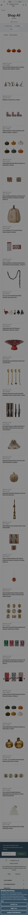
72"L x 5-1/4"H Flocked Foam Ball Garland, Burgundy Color (12, 296)
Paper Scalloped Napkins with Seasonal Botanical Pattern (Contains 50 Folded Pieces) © (14, 197)
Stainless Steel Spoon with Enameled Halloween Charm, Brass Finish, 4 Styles (14, 394)
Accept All (14, 904)
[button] (1, 5)
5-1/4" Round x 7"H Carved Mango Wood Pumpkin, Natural (12, 231)
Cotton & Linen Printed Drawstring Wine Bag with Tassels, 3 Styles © (14, 695)
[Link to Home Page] (13, 5)
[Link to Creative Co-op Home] (14, 860)
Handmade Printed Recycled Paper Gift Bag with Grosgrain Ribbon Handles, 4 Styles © (14, 661)
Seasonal (3, 10)
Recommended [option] (13, 35)
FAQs (9, 874)
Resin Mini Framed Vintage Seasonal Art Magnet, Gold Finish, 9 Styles (14, 628)
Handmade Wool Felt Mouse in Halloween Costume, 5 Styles (11, 329)
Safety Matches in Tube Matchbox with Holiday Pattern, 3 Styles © (13, 131)
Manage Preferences (14, 912)
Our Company (8, 880)
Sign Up (21, 854)
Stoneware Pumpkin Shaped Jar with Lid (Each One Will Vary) (14, 494)
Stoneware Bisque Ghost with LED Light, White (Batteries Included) (14, 461)
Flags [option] (11, 29)
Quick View (14, 59)
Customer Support (9, 884)
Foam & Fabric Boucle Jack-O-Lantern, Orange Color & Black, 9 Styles (13, 67)
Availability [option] (17, 26)
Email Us (18, 874)
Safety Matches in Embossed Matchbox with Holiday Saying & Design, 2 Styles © (14, 263)
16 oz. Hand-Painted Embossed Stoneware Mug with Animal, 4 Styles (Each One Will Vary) (13, 793)
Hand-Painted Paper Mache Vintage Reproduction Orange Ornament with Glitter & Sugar (13, 594)
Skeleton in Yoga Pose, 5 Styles (11, 99)
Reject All (14, 908)
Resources (7, 888)
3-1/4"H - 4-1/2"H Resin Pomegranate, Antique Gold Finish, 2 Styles (13, 760)
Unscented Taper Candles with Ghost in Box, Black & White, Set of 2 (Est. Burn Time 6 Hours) (14, 427)
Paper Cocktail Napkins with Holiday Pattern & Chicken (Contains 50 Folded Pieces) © (13, 560)
